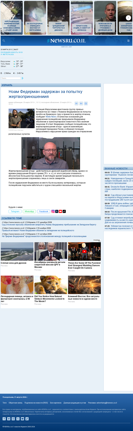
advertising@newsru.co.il (107, 403)
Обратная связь (15, 403)
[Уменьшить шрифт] (76, 103)
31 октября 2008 (45, 234)
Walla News (51, 116)
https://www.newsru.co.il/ (14, 222)
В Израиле (31, 222)
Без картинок (55, 403)
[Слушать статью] (88, 103)
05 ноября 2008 (44, 228)
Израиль (7, 85)
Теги (4, 403)
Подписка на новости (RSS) (36, 403)
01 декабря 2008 (45, 222)
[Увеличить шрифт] (81, 103)
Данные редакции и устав (75, 403)
